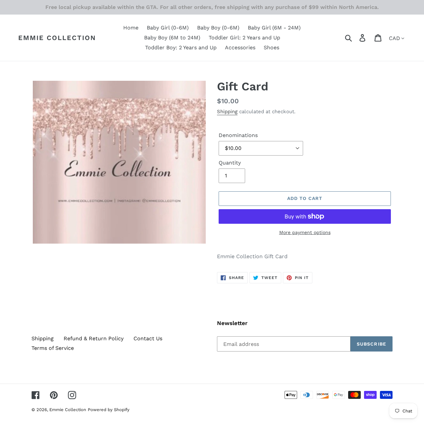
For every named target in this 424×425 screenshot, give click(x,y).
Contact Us (147, 338)
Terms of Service (52, 348)
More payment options (305, 232)
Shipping (227, 112)
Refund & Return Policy (94, 338)
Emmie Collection (57, 38)
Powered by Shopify (109, 409)
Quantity (230, 163)
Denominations (238, 135)
